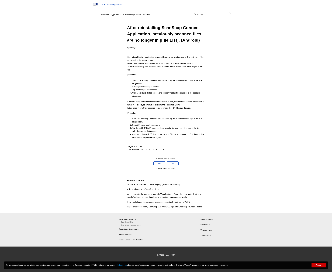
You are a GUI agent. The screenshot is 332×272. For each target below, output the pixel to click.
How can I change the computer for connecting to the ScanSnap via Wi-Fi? (158, 202)
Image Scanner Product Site (131, 240)
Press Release (125, 234)
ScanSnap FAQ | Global (110, 15)
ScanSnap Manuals (127, 219)
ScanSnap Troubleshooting (131, 225)
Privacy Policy (206, 219)
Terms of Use (206, 230)
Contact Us (205, 225)
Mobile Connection (143, 15)
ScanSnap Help (127, 222)
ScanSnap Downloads (129, 229)
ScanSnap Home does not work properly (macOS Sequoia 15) (153, 184)
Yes (159, 163)
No (173, 163)
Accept (319, 265)
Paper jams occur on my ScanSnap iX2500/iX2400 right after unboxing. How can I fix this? (165, 207)
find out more (122, 265)
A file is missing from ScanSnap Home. (143, 189)
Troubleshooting (128, 15)
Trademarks (205, 235)
